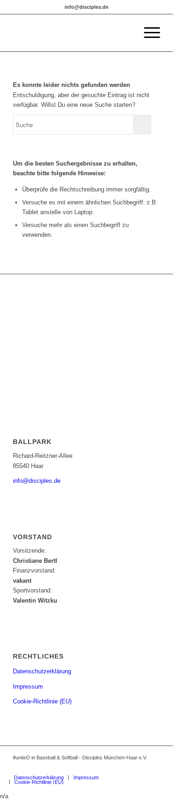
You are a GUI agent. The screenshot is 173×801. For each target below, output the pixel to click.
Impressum (28, 686)
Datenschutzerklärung (42, 671)
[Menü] (147, 32)
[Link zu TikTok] (139, 768)
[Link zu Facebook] (125, 768)
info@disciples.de (36, 480)
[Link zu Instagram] (112, 768)
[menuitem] (147, 32)
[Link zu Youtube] (153, 768)
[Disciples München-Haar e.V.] (72, 32)
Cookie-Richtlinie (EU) (42, 701)
